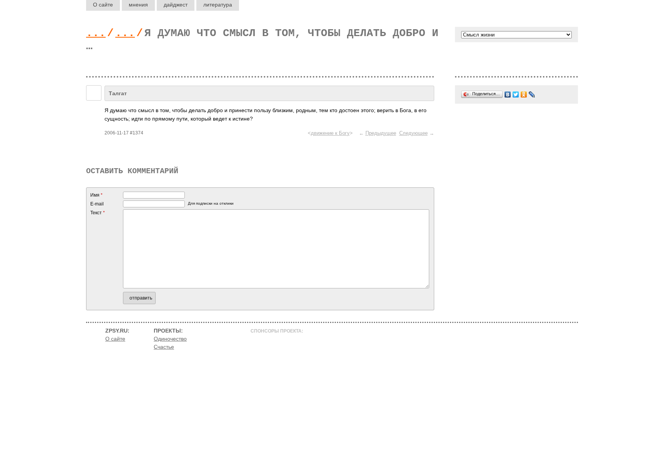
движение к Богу (330, 133)
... (96, 33)
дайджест (176, 5)
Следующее (413, 133)
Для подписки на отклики (211, 203)
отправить (140, 298)
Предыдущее (380, 133)
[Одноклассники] (524, 94)
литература (217, 5)
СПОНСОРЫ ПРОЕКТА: (277, 331)
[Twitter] (516, 94)
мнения (138, 5)
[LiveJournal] (532, 94)
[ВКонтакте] (508, 94)
